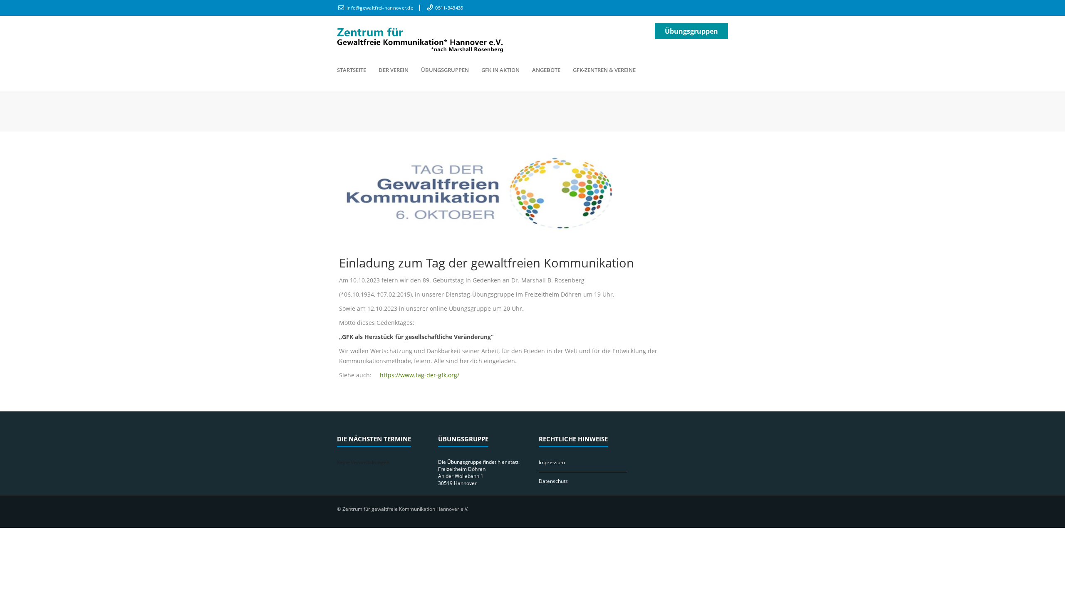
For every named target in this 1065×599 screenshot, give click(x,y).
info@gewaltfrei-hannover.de (380, 8)
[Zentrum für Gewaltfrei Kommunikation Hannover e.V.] (420, 38)
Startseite (351, 70)
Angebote (546, 70)
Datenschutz (553, 481)
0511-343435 (449, 8)
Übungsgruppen (691, 31)
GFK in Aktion (500, 70)
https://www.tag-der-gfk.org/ (419, 375)
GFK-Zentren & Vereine (604, 70)
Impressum (552, 462)
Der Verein (394, 70)
